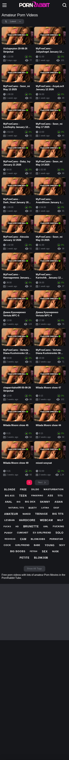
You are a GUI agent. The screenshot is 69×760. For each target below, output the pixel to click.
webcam (46, 520)
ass (50, 495)
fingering (37, 495)
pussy (8, 533)
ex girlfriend (42, 533)
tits (60, 495)
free (23, 489)
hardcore (27, 520)
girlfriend (22, 545)
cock (7, 545)
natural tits (16, 508)
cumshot (22, 533)
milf (60, 520)
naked (27, 514)
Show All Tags (34, 568)
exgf (56, 508)
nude (55, 551)
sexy (62, 545)
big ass (10, 495)
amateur (11, 514)
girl (45, 526)
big (19, 502)
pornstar (56, 539)
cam (23, 539)
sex (45, 551)
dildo (35, 489)
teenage (41, 513)
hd (17, 526)
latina (45, 508)
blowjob (41, 557)
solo (59, 532)
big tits (58, 513)
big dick (30, 502)
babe (37, 545)
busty (33, 508)
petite (25, 557)
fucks (7, 526)
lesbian (9, 520)
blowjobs (38, 539)
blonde (9, 489)
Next (40, 482)
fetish (33, 551)
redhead (10, 539)
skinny (45, 501)
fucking (58, 526)
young (50, 545)
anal (8, 501)
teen (23, 495)
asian (59, 501)
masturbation (54, 489)
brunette (31, 526)
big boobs (17, 551)
